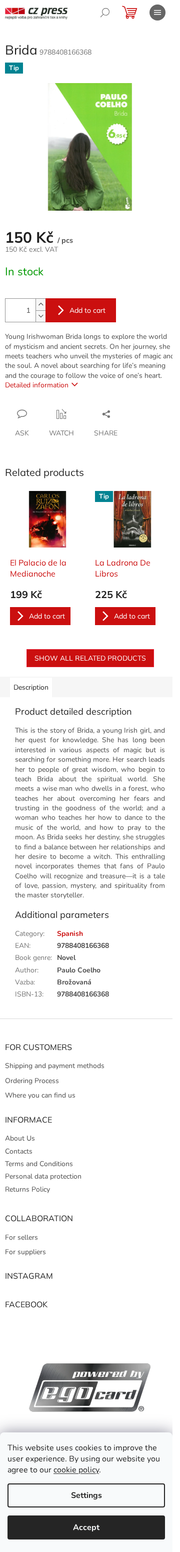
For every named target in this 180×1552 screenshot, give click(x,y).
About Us (20, 1138)
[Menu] (158, 13)
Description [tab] (31, 687)
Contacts (18, 1151)
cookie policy (76, 1469)
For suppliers (25, 1252)
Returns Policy (27, 1189)
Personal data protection (43, 1176)
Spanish (70, 933)
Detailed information (36, 385)
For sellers (21, 1237)
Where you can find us (40, 1095)
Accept (86, 1527)
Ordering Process (32, 1081)
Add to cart (88, 310)
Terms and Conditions (39, 1164)
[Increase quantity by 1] (41, 304)
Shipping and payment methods (54, 1066)
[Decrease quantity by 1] (41, 316)
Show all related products (90, 658)
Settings (86, 1495)
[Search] (105, 13)
